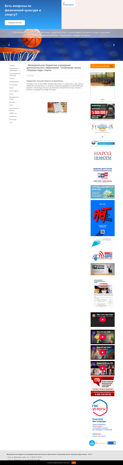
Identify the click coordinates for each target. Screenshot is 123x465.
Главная (12, 65)
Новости (12, 79)
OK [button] (74, 462)
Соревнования (14, 82)
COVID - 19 (12, 113)
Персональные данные (14, 109)
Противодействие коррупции (14, 75)
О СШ (11, 94)
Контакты (12, 102)
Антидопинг (13, 116)
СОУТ (11, 105)
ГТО (10, 123)
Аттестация (13, 120)
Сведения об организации (13, 70)
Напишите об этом (15, 23)
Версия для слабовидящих (101, 66)
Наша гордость (14, 91)
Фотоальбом (13, 85)
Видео (11, 88)
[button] (9, 45)
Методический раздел (13, 98)
